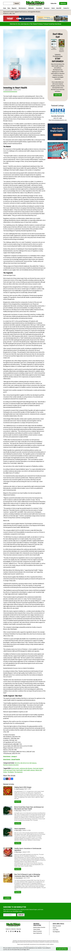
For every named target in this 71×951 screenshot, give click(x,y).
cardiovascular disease (25, 768)
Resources (46, 8)
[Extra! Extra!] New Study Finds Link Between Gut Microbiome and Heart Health (29, 808)
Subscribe (53, 3)
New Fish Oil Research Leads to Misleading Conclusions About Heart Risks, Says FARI (27, 875)
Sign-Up (20, 915)
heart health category (29, 770)
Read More (17, 801)
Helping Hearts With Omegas (22, 787)
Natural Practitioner (37, 931)
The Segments (18, 772)
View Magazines (56, 931)
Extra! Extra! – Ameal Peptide (11, 759)
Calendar (54, 927)
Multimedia (31, 8)
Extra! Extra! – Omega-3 (10, 756)
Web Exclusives (22, 8)
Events (53, 8)
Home (4, 8)
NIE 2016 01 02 (24, 763)
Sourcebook (39, 8)
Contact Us (66, 8)
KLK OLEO (57, 116)
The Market (10, 772)
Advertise (63, 3)
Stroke (5, 772)
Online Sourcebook (57, 926)
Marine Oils (39, 770)
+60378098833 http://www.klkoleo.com (57, 119)
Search (17, 3)
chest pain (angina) (38, 768)
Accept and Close (62, 949)
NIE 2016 (17, 763)
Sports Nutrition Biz (37, 933)
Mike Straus (18, 810)
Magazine (14, 8)
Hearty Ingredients (19, 828)
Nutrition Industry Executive (11, 765)
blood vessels (15, 768)
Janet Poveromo (20, 789)
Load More (7, 898)
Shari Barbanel (19, 878)
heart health (19, 770)
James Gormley (8, 89)
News (9, 8)
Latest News (55, 929)
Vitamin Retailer (36, 929)
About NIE (58, 8)
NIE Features (32, 763)
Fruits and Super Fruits (9, 770)
